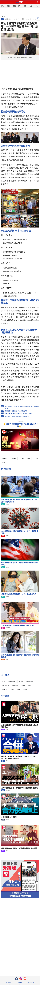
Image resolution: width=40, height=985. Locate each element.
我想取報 (20, 982)
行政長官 (14, 458)
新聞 (3, 819)
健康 (3, 659)
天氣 (4, 681)
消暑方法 (5, 689)
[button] (2, 2)
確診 (29, 458)
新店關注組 (6, 685)
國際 (3, 504)
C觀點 (23, 685)
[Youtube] (25, 978)
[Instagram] (20, 978)
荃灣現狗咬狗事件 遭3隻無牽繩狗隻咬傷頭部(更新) (20, 788)
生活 (3, 628)
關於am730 (31, 982)
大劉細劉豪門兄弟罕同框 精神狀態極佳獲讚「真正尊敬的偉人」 (19, 726)
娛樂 (3, 729)
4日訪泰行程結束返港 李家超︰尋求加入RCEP (18, 413)
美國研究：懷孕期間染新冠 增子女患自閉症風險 (18, 594)
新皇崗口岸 (30, 681)
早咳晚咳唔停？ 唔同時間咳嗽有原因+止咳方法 (17, 625)
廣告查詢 (8, 982)
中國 (3, 535)
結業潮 (21, 681)
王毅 (4, 462)
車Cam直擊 (12, 681)
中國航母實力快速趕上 (9, 817)
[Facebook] (16, 978)
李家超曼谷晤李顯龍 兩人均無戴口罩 (16, 411)
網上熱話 (15, 685)
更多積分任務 (29, 967)
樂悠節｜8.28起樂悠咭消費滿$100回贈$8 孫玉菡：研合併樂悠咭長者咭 (19, 757)
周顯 (25, 689)
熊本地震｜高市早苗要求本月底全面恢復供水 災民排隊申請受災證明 (19, 501)
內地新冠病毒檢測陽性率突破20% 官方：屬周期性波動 (19, 532)
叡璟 (30, 685)
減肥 (19, 689)
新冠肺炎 (5, 458)
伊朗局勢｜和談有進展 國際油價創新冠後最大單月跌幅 (19, 564)
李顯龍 (36, 458)
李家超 (22, 458)
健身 (13, 689)
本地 (2, 19)
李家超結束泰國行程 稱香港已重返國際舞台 (17, 416)
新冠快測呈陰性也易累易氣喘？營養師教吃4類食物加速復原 (20, 656)
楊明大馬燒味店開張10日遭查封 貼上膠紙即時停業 (19, 848)
